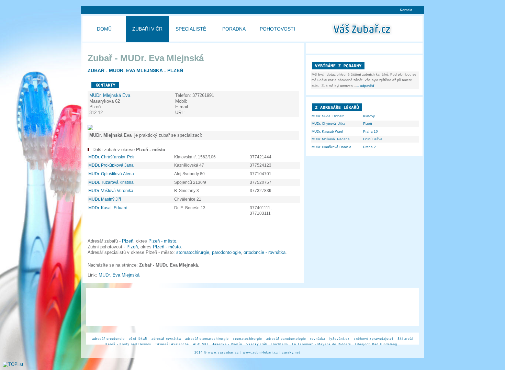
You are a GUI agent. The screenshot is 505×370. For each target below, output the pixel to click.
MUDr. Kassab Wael (327, 131)
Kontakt (406, 10)
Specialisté (191, 29)
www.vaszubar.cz (223, 352)
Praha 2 (369, 147)
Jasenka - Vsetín (227, 344)
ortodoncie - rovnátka (264, 252)
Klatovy (369, 116)
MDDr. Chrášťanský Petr (112, 157)
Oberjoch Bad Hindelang (376, 344)
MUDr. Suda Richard (328, 116)
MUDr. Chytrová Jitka (328, 123)
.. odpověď (365, 86)
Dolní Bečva (372, 139)
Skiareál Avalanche (172, 344)
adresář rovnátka (166, 338)
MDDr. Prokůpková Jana (111, 165)
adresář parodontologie (286, 338)
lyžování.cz (339, 338)
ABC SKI (200, 344)
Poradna (234, 29)
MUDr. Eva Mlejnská (120, 275)
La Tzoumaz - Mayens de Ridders (321, 344)
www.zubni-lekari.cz (260, 352)
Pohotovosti (277, 29)
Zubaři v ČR (147, 29)
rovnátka (317, 338)
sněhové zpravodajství (373, 338)
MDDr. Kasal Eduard (108, 208)
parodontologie (226, 252)
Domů (104, 29)
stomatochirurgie (192, 252)
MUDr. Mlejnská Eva (110, 95)
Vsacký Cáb (256, 344)
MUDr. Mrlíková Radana (331, 139)
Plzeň (127, 241)
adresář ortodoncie (108, 338)
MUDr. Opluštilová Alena (111, 174)
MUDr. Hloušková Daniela (331, 147)
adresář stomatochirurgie (207, 338)
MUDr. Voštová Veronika (111, 191)
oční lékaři (138, 338)
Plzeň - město (162, 241)
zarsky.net (291, 352)
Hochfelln (279, 344)
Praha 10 (370, 131)
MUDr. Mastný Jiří (105, 199)
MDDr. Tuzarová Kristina (111, 182)
